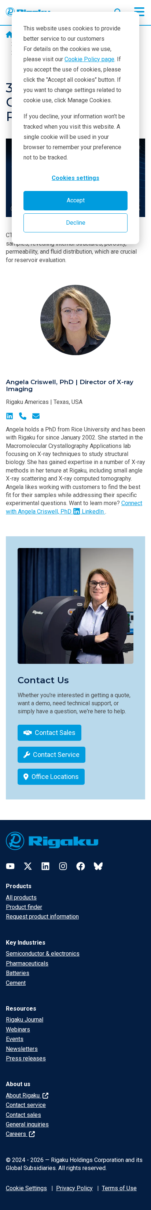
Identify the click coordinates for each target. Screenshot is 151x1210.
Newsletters (22, 1048)
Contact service (26, 1104)
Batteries (17, 973)
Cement (16, 982)
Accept (76, 200)
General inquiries (27, 1124)
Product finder (24, 907)
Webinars (18, 1029)
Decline (75, 222)
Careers (16, 1133)
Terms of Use (119, 1188)
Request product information (42, 916)
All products (21, 897)
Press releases (26, 1058)
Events (14, 1039)
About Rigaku (23, 1095)
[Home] (9, 35)
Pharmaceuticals (27, 963)
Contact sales (23, 1114)
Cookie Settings (26, 1188)
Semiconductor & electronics (43, 953)
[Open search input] (118, 10)
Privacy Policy (74, 1188)
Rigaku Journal (24, 1019)
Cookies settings (75, 177)
